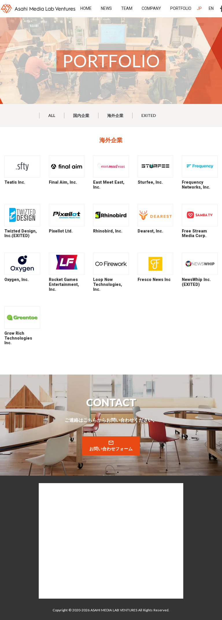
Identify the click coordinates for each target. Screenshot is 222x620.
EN (211, 8)
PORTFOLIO (180, 8)
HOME (86, 8)
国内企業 (81, 115)
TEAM (126, 8)
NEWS (106, 8)
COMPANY (151, 8)
